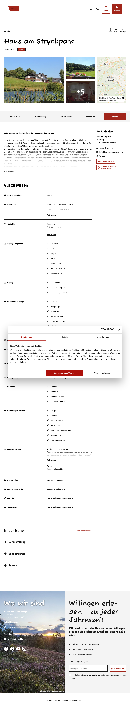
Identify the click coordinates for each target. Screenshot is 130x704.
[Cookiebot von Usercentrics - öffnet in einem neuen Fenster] (103, 330)
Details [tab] (65, 337)
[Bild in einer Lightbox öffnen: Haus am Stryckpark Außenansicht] (34, 80)
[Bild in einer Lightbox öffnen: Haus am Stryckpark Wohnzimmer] (80, 92)
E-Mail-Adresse (79, 662)
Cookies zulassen (102, 373)
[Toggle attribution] (123, 97)
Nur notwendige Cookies (65, 373)
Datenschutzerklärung (91, 675)
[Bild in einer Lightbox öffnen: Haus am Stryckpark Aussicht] (80, 68)
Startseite (7, 31)
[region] (111, 80)
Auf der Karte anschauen (83, 531)
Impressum (66, 700)
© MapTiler (111, 98)
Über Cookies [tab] (103, 337)
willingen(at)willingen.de (18, 639)
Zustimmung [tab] (27, 337)
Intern (49, 700)
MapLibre (102, 98)
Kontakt (56, 700)
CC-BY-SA (60, 102)
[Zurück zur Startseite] (13, 8)
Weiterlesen (9, 171)
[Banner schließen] (119, 330)
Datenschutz (77, 700)
